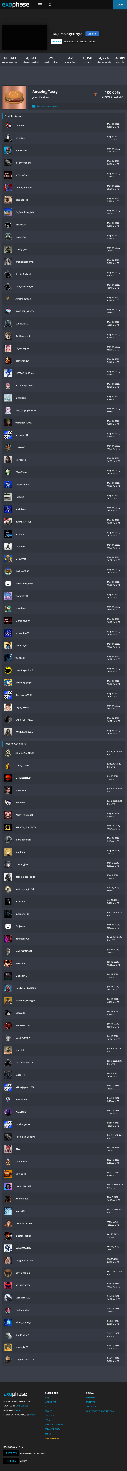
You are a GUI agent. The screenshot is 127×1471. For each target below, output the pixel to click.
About (48, 1411)
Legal (48, 1420)
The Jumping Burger (66, 34)
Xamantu (19, 1410)
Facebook (91, 1406)
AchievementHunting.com (100, 1411)
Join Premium (52, 1438)
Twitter (90, 1402)
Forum (91, 41)
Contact (49, 1415)
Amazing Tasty (44, 91)
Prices (83, 41)
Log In (120, 4)
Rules (48, 1406)
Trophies (56, 41)
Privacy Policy (52, 1429)
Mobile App (50, 1402)
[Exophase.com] (17, 5)
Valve (32, 1414)
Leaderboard (71, 41)
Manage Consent (54, 1424)
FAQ (47, 1397)
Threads (90, 1397)
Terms (48, 1433)
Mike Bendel (21, 1405)
